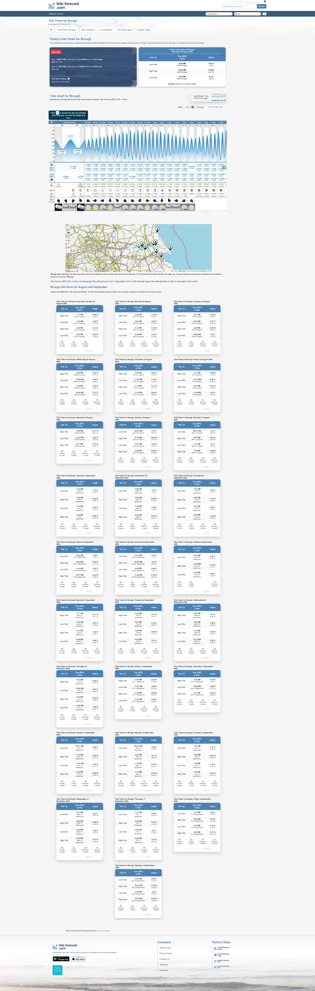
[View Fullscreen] (69, 227)
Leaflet (175, 271)
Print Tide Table (216, 107)
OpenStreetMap (193, 271)
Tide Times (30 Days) (66, 29)
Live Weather (106, 29)
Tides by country (56, 13)
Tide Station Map (124, 29)
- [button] (68, 251)
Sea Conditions (88, 29)
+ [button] (68, 243)
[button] (156, 250)
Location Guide (143, 29)
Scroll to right (224, 167)
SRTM (209, 271)
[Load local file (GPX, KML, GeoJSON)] (69, 233)
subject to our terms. (103, 931)
